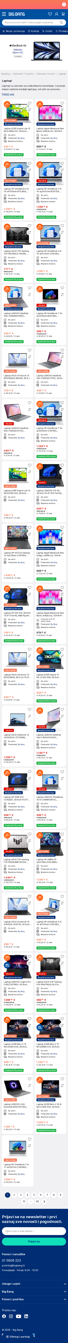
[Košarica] (63, 14)
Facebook (4, 1316)
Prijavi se (34, 1241)
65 (37, 1201)
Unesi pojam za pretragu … (29, 22)
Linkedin (26, 1316)
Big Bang (21, 138)
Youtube (18, 1316)
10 (24, 1201)
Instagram (11, 1316)
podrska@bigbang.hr (13, 1265)
